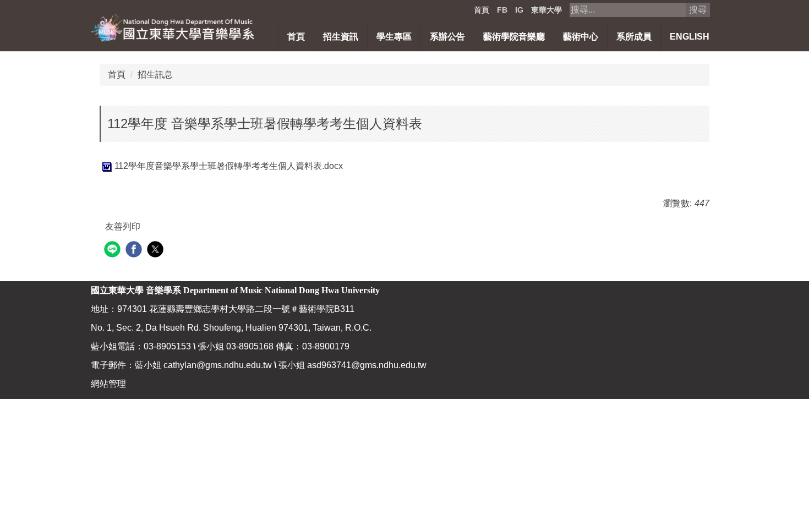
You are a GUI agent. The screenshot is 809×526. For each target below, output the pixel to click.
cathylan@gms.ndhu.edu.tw (217, 365)
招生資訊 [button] (340, 36)
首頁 (481, 10)
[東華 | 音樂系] (173, 27)
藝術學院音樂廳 (514, 36)
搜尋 (698, 9)
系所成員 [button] (634, 36)
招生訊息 (155, 74)
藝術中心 (580, 36)
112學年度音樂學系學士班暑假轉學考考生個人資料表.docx (228, 166)
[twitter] (156, 250)
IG (519, 10)
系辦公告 (447, 36)
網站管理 (108, 383)
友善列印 (122, 226)
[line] (113, 250)
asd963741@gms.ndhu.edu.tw (367, 365)
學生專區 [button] (394, 36)
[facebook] (135, 250)
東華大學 (546, 10)
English (689, 36)
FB (502, 10)
